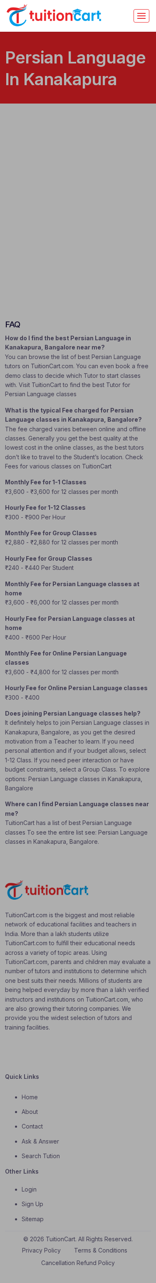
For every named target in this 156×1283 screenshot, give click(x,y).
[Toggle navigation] (141, 16)
